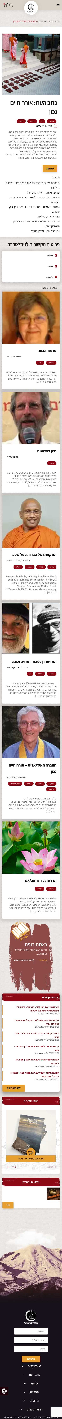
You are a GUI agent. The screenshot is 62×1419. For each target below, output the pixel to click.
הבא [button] (14, 1167)
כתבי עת (43, 21)
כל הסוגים (49, 277)
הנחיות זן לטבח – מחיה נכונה (34, 661)
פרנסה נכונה (47, 350)
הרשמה (31, 1359)
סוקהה (30, 567)
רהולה (52, 121)
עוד (8, 1205)
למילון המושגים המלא (24, 960)
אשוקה (51, 784)
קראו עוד (42, 960)
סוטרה (39, 889)
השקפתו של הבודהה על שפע (34, 554)
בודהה (32, 121)
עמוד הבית (54, 21)
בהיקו (21, 121)
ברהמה (40, 674)
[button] (4, 1391)
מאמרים (50, 255)
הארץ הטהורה (15, 784)
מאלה (52, 463)
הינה (40, 363)
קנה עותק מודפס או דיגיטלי (31, 1158)
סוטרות (50, 266)
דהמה (29, 784)
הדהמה (51, 363)
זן (41, 121)
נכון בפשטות (46, 450)
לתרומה (50, 168)
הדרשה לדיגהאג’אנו (40, 880)
